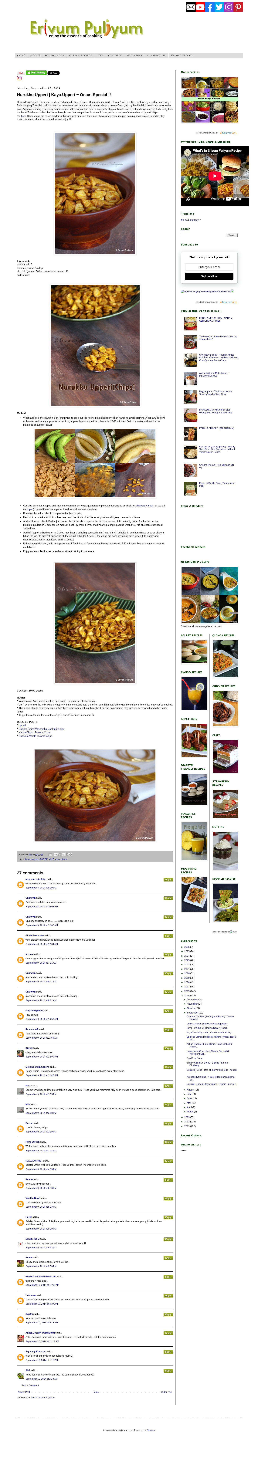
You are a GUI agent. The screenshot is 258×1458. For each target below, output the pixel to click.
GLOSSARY (134, 55)
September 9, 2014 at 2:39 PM (40, 1131)
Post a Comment (30, 1385)
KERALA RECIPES (80, 55)
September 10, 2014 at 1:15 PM (41, 1360)
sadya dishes (61, 859)
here (23, 116)
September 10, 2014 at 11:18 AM (42, 1341)
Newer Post (24, 1392)
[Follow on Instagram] (19, 79)
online (184, 1150)
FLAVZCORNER (33, 1160)
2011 (187, 1126)
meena (29, 954)
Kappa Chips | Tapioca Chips (34, 732)
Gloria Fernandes (34, 935)
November (192, 1004)
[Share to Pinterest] (70, 855)
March (190, 1111)
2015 (187, 991)
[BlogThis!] (60, 855)
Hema (28, 1257)
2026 (187, 947)
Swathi (29, 1314)
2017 (187, 986)
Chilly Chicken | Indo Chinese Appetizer (207, 1023)
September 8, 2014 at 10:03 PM (41, 906)
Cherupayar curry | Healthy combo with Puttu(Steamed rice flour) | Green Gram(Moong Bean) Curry (218, 358)
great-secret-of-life (35, 879)
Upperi (22, 725)
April (189, 1107)
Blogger (151, 1430)
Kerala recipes (31, 859)
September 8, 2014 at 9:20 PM (40, 887)
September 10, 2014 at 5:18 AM (41, 1322)
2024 (187, 956)
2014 (187, 995)
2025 (187, 951)
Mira (27, 1085)
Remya (29, 1179)
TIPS (100, 55)
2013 (187, 1117)
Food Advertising (219, 932)
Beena (28, 1123)
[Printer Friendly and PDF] (36, 74)
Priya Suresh (32, 1142)
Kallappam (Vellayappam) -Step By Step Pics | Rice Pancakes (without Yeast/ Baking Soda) (217, 449)
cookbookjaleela (34, 1010)
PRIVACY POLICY (182, 55)
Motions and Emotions (37, 1067)
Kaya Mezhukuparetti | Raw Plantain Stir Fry (209, 1032)
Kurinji (28, 1048)
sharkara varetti (144, 505)
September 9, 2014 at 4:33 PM (40, 1169)
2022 (187, 964)
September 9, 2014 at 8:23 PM (40, 1207)
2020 (187, 973)
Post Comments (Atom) (43, 1397)
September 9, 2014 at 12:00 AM (41, 925)
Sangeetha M (32, 1239)
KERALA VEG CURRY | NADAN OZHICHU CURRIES (215, 319)
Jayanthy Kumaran (35, 1351)
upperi (30, 509)
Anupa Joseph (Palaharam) (40, 1332)
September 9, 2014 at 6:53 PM (40, 1188)
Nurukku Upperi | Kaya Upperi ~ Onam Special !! (211, 1084)
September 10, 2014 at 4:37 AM (41, 1304)
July (189, 1094)
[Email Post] (49, 854)
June (190, 1098)
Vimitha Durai (32, 1198)
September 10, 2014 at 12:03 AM (42, 1285)
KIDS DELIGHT (46, 859)
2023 (187, 960)
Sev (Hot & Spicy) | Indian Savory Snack (207, 1028)
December (192, 999)
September (193, 1012)
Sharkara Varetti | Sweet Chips (35, 736)
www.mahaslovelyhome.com (40, 1276)
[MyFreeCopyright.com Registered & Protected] (206, 291)
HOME (21, 55)
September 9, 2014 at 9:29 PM (40, 1228)
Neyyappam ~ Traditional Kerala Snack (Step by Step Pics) (216, 392)
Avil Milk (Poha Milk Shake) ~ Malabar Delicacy (214, 374)
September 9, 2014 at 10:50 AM (41, 1019)
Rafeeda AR (32, 1029)
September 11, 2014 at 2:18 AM (41, 1379)
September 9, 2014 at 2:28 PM (40, 1113)
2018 (187, 982)
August (191, 1089)
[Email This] (56, 855)
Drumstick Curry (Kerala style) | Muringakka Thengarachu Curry (215, 411)
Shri (27, 1370)
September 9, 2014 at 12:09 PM (41, 1056)
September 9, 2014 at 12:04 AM (41, 944)
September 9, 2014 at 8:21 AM (40, 981)
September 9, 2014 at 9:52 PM (40, 1247)
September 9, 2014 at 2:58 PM (40, 1150)
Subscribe (209, 276)
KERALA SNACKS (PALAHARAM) (216, 428)
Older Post (166, 1392)
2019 (187, 978)
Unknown (30, 898)
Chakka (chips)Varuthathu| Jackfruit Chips (42, 729)
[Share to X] (63, 855)
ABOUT (35, 55)
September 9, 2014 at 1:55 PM (40, 1094)
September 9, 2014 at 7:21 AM (40, 963)
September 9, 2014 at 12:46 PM (41, 1075)
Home (96, 1392)
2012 (187, 1121)
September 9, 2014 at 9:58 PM (40, 1266)
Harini (28, 1217)
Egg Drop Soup (194, 1058)
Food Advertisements (206, 133)
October (191, 1008)
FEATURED (115, 55)
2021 (187, 969)
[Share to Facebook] (67, 855)
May (189, 1103)
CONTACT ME (156, 55)
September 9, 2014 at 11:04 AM (41, 1038)
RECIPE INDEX (54, 55)
